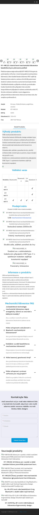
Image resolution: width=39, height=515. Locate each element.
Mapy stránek (23, 511)
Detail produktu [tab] (19, 127)
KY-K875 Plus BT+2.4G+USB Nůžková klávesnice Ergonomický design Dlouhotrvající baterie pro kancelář (19, 504)
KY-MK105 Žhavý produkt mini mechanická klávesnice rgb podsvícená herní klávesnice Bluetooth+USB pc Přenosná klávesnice (19, 477)
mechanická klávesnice (21, 218)
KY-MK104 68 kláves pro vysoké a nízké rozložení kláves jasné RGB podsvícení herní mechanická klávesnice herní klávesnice (19, 463)
